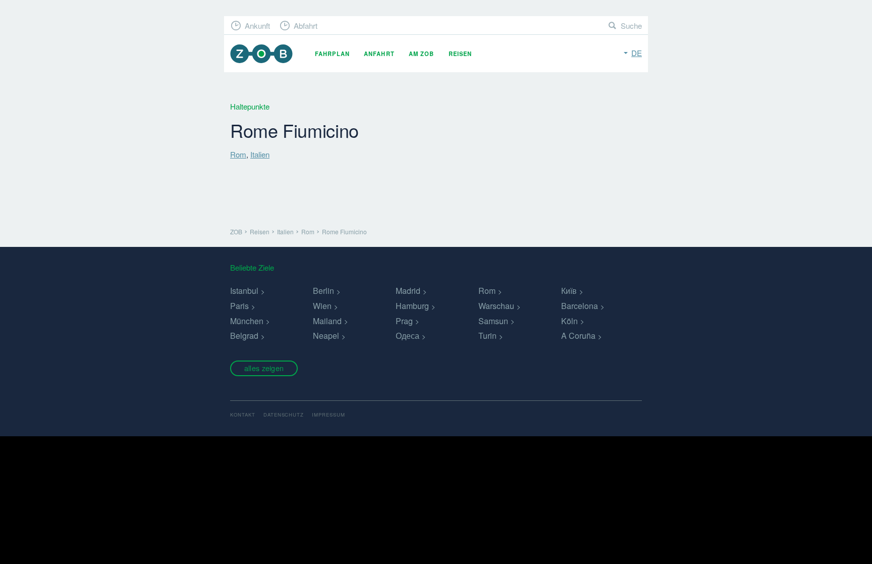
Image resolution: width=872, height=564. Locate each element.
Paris (239, 306)
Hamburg (412, 306)
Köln (569, 321)
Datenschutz (283, 414)
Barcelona (579, 306)
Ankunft (257, 25)
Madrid (408, 290)
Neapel (326, 335)
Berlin (323, 290)
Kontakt (242, 414)
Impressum (328, 414)
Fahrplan (332, 53)
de (636, 52)
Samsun (493, 321)
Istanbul (244, 290)
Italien (259, 154)
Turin (487, 335)
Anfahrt (379, 53)
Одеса (407, 335)
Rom (238, 154)
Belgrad (244, 335)
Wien (322, 306)
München (246, 321)
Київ (569, 290)
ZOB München (261, 53)
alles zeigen (264, 368)
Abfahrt (305, 25)
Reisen (460, 53)
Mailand (327, 321)
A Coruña (578, 335)
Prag (404, 321)
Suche (631, 25)
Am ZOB (421, 53)
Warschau (496, 306)
